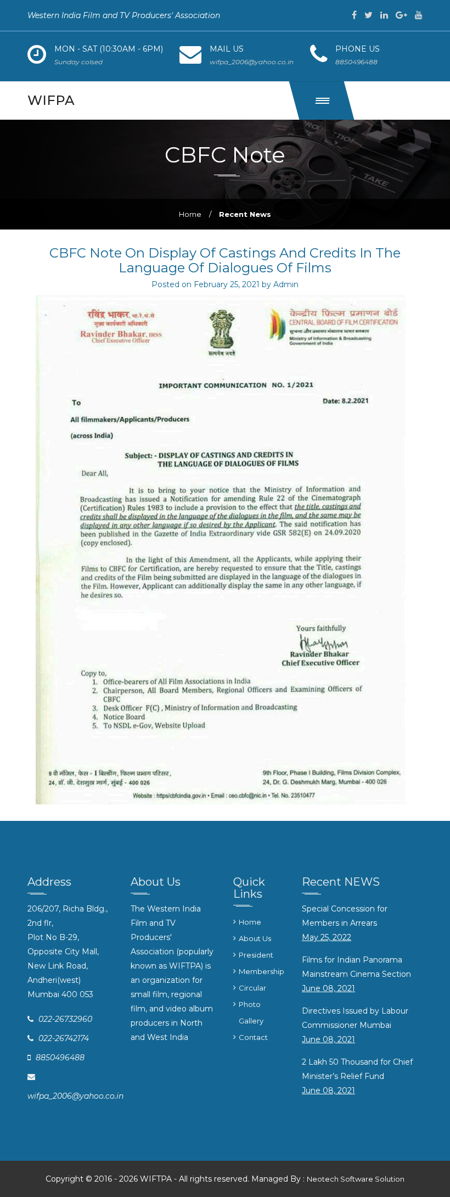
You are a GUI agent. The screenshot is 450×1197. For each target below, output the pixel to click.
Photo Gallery (251, 1012)
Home (190, 214)
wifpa (51, 100)
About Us (255, 938)
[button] (322, 100)
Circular (252, 987)
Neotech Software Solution (355, 1178)
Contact (253, 1037)
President (256, 954)
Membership (261, 971)
